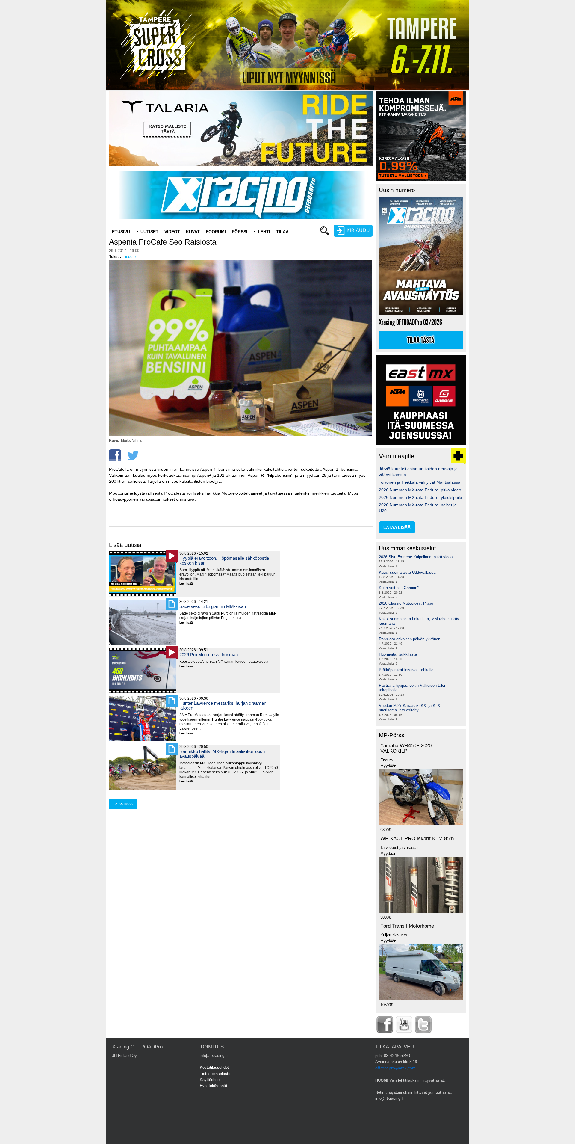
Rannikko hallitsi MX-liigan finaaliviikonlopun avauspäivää (222, 754)
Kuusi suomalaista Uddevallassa (407, 572)
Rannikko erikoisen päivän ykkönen (409, 639)
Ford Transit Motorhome (407, 926)
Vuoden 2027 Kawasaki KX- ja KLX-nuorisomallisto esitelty (410, 708)
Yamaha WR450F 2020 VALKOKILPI (406, 748)
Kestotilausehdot (214, 1067)
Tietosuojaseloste (215, 1073)
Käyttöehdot (210, 1079)
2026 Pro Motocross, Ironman (208, 654)
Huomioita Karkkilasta (398, 654)
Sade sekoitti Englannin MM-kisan (212, 606)
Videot (172, 231)
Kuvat (193, 231)
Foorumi (216, 231)
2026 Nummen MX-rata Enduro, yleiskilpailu (420, 497)
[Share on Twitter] (133, 455)
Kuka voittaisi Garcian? (399, 587)
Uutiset (149, 231)
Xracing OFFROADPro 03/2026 (410, 322)
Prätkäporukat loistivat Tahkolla (406, 670)
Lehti (264, 231)
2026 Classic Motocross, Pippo (406, 603)
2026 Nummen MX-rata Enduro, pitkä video (420, 490)
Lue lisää (188, 584)
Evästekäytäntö (213, 1085)
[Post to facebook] (115, 455)
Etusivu (121, 231)
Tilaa (282, 231)
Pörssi (239, 231)
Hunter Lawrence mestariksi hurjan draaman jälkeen (222, 705)
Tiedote (129, 256)
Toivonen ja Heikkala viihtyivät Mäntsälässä (419, 482)
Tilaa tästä (420, 340)
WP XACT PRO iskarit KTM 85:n (417, 838)
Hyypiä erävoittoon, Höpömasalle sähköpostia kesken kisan (224, 560)
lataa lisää (123, 803)
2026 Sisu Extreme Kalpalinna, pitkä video (416, 557)
